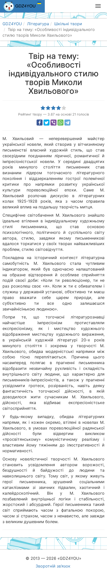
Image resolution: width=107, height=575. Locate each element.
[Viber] (53, 123)
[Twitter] (47, 123)
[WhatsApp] (60, 123)
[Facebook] (40, 123)
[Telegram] (67, 123)
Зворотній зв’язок (53, 566)
